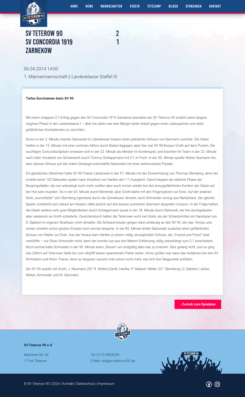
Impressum (105, 384)
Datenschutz (85, 384)
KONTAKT (215, 6)
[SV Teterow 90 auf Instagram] (217, 386)
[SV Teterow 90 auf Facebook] (209, 386)
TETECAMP (154, 6)
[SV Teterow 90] (33, 13)
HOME (74, 6)
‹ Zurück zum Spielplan (198, 304)
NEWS (89, 6)
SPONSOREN (194, 6)
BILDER (173, 6)
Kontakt (68, 384)
